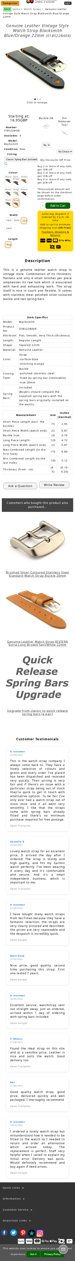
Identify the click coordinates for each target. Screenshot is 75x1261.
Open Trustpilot (20, 825)
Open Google (18, 939)
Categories (10, 3)
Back (7, 9)
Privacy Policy (52, 1254)
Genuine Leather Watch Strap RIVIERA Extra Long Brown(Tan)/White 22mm (37, 643)
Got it (33, 1254)
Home (40, 5)
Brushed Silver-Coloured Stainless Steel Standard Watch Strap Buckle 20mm (37, 574)
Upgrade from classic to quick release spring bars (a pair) (37, 712)
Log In (53, 5)
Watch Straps (32, 9)
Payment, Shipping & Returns (55, 233)
